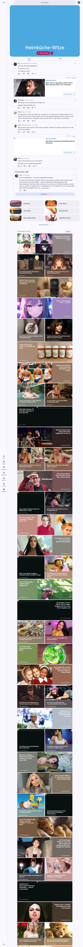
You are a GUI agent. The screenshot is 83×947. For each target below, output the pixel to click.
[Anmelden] (78, 2)
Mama (19, 112)
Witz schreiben (44, 53)
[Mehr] (51, 53)
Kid (19, 63)
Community (44, 194)
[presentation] (15, 112)
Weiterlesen (45, 188)
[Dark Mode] (4, 944)
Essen (19, 125)
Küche (19, 158)
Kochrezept (21, 100)
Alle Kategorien (43, 225)
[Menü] (4, 2)
